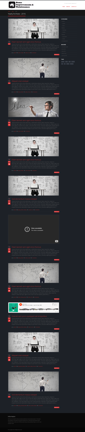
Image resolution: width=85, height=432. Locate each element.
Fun (33, 327)
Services (68, 6)
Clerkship (22, 405)
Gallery (26, 92)
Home (63, 6)
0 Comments (34, 52)
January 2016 (64, 55)
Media (22, 92)
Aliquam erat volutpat (20, 81)
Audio (29, 257)
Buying (19, 170)
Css (32, 209)
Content (28, 170)
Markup (19, 92)
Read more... (56, 54)
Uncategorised (65, 41)
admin (15, 52)
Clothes (22, 170)
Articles (19, 52)
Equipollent (20, 366)
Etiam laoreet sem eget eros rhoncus (26, 42)
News (25, 297)
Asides (22, 52)
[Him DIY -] (21, 5)
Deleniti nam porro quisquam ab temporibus (29, 316)
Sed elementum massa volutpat (24, 199)
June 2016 (64, 49)
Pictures (29, 92)
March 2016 (64, 53)
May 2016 (64, 51)
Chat (29, 52)
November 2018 (65, 46)
